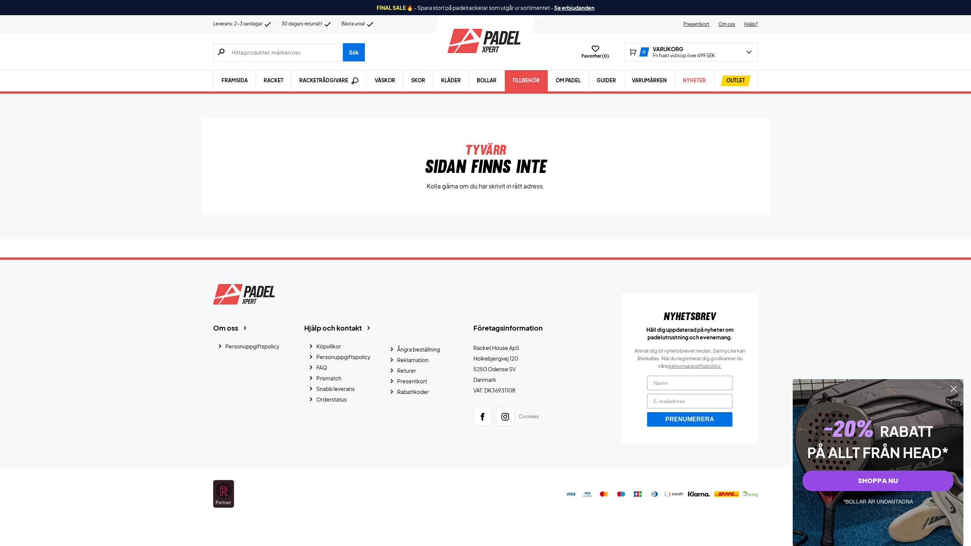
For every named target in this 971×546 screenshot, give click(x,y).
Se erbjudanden (574, 7)
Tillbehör (526, 80)
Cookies (529, 416)
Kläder (451, 80)
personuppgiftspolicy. (694, 366)
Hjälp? (751, 24)
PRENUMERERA (689, 419)
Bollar (486, 80)
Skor (418, 80)
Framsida (235, 80)
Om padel (568, 80)
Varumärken (649, 80)
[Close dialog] (953, 388)
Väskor (385, 80)
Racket (273, 80)
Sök (354, 52)
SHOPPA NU (878, 480)
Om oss (726, 24)
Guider (606, 80)
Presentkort (696, 24)
